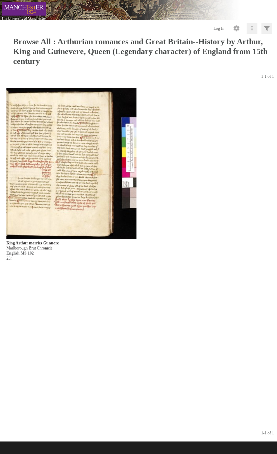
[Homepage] (138, 10)
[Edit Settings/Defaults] (236, 28)
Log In (218, 28)
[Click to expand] (266, 28)
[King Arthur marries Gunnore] (71, 164)
